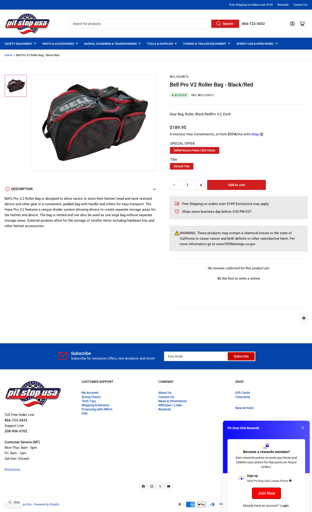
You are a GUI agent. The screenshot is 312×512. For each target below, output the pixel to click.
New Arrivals (244, 408)
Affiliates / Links (170, 405)
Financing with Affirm (97, 409)
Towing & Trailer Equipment (204, 43)
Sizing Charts (91, 397)
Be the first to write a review (238, 278)
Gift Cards (242, 392)
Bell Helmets (179, 76)
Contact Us (300, 4)
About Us (164, 392)
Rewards (283, 4)
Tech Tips (89, 401)
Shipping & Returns (95, 405)
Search (228, 24)
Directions (12, 469)
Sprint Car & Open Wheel (255, 43)
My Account (90, 392)
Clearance (242, 397)
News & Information (172, 401)
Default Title (182, 166)
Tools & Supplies (160, 43)
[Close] (302, 427)
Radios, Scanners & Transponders (110, 43)
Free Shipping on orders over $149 (251, 4)
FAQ (84, 413)
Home (8, 55)
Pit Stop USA (23, 504)
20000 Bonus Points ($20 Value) (194, 150)
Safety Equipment (18, 43)
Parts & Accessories (58, 43)
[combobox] (154, 24)
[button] (238, 278)
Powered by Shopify (46, 504)
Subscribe (241, 356)
